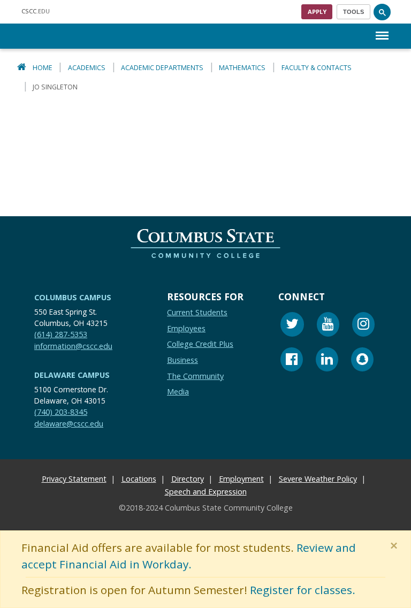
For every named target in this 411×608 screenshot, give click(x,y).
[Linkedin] (327, 361)
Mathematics (242, 67)
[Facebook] (291, 361)
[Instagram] (363, 326)
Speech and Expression (206, 492)
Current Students (197, 312)
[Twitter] (292, 326)
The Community (195, 376)
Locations (138, 479)
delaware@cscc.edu (68, 424)
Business (182, 360)
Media (178, 391)
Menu (382, 27)
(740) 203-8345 (60, 412)
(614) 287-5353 (60, 334)
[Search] (382, 12)
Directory (187, 479)
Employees (186, 328)
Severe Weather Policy (318, 479)
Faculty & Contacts (316, 67)
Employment (241, 479)
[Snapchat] (362, 361)
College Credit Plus (200, 344)
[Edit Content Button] (6, 601)
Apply (317, 11)
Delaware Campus (72, 375)
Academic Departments (162, 67)
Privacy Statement (74, 479)
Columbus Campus (72, 297)
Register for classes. (302, 590)
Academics (86, 67)
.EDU (35, 11)
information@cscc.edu (73, 346)
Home (42, 67)
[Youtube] (328, 326)
